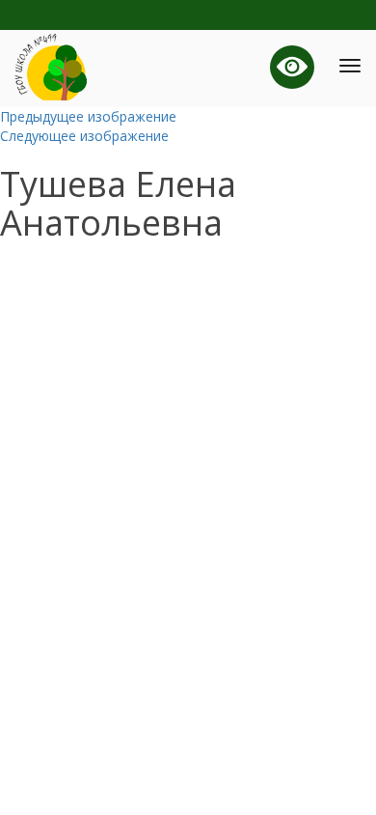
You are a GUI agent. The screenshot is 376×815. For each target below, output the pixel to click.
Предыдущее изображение (88, 116)
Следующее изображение (84, 135)
